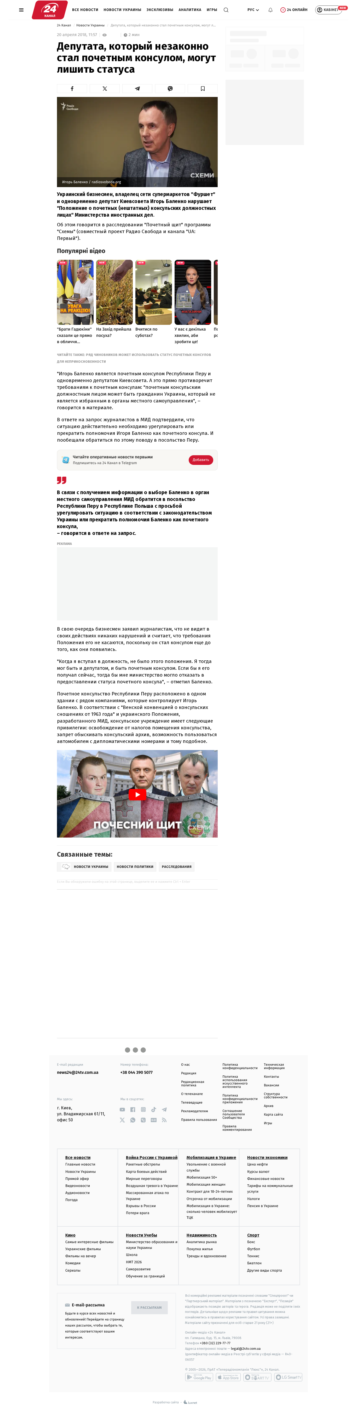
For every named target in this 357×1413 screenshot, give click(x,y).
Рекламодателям (194, 1111)
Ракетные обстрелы (143, 1164)
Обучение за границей (145, 1276)
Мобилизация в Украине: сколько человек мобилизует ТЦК (212, 1212)
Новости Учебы (141, 1235)
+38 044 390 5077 (136, 1072)
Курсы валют (258, 1171)
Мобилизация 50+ (202, 1177)
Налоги (253, 1199)
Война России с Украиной (151, 1157)
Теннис (253, 1256)
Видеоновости (77, 1186)
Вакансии (271, 1085)
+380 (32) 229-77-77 (215, 1343)
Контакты (271, 1077)
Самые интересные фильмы (89, 1242)
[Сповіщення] (270, 10)
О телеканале (192, 1094)
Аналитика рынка (202, 1242)
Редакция (188, 1073)
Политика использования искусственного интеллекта (234, 1082)
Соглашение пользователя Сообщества (233, 1114)
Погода (71, 1200)
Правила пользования (199, 1120)
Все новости (85, 10)
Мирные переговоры (144, 1178)
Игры (212, 10)
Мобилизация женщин (206, 1184)
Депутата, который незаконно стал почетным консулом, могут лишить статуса (164, 25)
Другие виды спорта (264, 1270)
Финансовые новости (265, 1178)
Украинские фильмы (83, 1249)
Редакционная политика (192, 1083)
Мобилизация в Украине (211, 1157)
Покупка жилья (200, 1249)
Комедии (72, 1263)
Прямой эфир (77, 1178)
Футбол (253, 1249)
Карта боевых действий (146, 1171)
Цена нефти (257, 1164)
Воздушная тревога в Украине (152, 1186)
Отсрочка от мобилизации (209, 1199)
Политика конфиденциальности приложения (239, 1099)
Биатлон (254, 1263)
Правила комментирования (237, 1128)
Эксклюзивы (160, 10)
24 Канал (64, 25)
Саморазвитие (138, 1269)
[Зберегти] (202, 88)
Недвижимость (202, 1235)
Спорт (253, 1235)
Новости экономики (267, 1157)
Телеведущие (192, 1102)
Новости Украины (123, 10)
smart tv (257, 1377)
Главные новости (80, 1164)
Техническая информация (274, 1066)
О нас (185, 1064)
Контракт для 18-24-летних (210, 1191)
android (199, 1377)
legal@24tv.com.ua (246, 1349)
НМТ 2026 (134, 1262)
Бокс (251, 1242)
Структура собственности (276, 1095)
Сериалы (72, 1270)
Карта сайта (273, 1114)
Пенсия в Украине (262, 1206)
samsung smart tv (288, 1377)
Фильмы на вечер (80, 1256)
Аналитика (190, 10)
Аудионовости (77, 1193)
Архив (269, 1106)
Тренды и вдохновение (206, 1256)
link (122, 1109)
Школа (131, 1255)
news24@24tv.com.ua (78, 1072)
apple (228, 1377)
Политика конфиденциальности (239, 1066)
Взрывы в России (141, 1206)
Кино (70, 1235)
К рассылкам (149, 1308)
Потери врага (137, 1213)
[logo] (49, 10)
